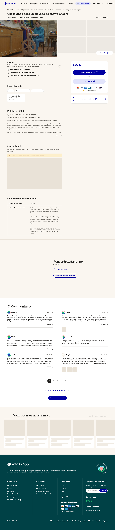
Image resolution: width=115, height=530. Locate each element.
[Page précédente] (44, 381)
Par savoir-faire (12, 485)
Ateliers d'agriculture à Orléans (40, 10)
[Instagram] (89, 501)
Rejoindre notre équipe (43, 491)
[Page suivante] (71, 381)
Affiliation (64, 494)
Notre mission (40, 485)
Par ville (9, 488)
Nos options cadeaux (14, 494)
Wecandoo (10, 10)
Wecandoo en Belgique (14, 500)
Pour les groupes (12, 497)
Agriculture (25, 10)
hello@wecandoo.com (93, 510)
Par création (11, 491)
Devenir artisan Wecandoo (44, 494)
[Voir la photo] (64, 329)
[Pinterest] (91, 501)
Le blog (63, 488)
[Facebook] (87, 501)
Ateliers (18, 10)
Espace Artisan (65, 497)
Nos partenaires (41, 488)
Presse (63, 491)
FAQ (62, 485)
